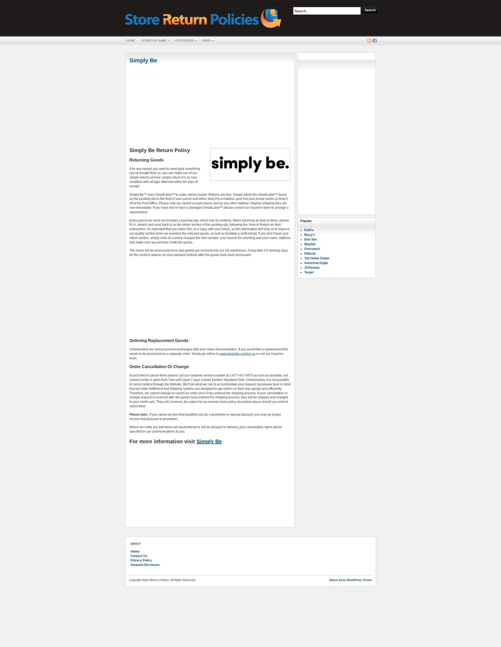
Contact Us (138, 556)
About (134, 551)
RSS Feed (369, 41)
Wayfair (310, 244)
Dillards (310, 253)
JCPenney (312, 267)
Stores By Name (152, 41)
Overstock (312, 249)
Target (309, 272)
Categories (183, 41)
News (205, 41)
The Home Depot (316, 258)
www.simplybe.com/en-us (237, 354)
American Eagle (316, 263)
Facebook (375, 41)
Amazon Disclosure (145, 565)
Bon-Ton (310, 239)
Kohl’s (309, 230)
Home (130, 40)
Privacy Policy (141, 560)
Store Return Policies (203, 17)
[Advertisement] (210, 106)
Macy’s (309, 235)
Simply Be (143, 60)
